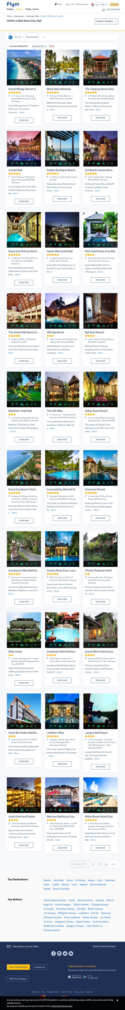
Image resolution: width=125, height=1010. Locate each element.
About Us (35, 992)
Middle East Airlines (54, 926)
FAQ (43, 992)
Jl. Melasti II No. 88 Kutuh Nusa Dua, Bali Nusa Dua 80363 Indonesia (24, 261)
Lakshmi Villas (55, 732)
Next (114, 864)
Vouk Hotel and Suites (21, 816)
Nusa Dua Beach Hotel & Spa (25, 489)
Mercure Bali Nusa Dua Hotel (64, 816)
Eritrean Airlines (52, 930)
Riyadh (47, 888)
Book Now (24, 120)
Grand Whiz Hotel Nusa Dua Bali (104, 651)
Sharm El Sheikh (61, 888)
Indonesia (30, 16)
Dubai (46, 884)
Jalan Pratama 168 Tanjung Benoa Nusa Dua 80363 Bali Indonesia (23, 180)
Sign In (69, 4)
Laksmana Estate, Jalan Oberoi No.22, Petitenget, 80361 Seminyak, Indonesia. (62, 742)
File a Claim (79, 992)
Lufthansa (84, 913)
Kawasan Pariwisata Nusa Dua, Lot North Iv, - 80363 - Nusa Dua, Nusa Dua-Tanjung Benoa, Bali (24, 499)
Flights (10, 9)
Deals (59, 4)
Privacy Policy (53, 992)
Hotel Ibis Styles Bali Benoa (24, 732)
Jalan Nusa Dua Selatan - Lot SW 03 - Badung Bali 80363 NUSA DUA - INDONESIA (63, 826)
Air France (105, 917)
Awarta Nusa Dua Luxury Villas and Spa (70, 570)
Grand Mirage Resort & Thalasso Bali (30, 89)
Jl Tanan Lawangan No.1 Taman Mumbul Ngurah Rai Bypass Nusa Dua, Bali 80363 (25, 661)
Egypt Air (48, 904)
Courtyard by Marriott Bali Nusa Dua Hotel (72, 489)
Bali (37, 16)
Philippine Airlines (67, 913)
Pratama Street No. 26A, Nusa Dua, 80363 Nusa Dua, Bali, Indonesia (100, 580)
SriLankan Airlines (65, 909)
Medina (65, 884)
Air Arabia (49, 909)
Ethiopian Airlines (53, 917)
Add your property (18, 978)
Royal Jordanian (72, 917)
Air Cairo (48, 921)
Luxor (74, 884)
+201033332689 (113, 9)
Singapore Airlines (64, 921)
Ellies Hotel (15, 651)
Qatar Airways (83, 921)
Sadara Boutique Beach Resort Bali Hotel (71, 170)
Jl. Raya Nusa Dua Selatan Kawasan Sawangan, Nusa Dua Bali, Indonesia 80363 (101, 826)
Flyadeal (100, 900)
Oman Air (106, 913)
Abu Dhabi (59, 880)
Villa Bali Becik (55, 332)
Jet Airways (49, 913)
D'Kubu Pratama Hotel (98, 570)
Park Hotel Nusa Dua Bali (100, 251)
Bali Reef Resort (94, 332)
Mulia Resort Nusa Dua (99, 816)
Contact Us (39, 967)
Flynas (71, 900)
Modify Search (104, 21)
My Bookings (81, 4)
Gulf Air (95, 913)
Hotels (19, 9)
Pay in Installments (18, 967)
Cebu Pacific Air (94, 926)
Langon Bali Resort (96, 732)
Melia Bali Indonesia (59, 89)
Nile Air (110, 900)
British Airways (95, 909)
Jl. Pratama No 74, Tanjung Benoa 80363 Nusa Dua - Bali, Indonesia (23, 98)
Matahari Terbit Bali (20, 410)
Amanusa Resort (95, 489)
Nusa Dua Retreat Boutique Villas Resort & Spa (36, 251)
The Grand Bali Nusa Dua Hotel (27, 332)
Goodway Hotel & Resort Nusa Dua (68, 651)
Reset (51, 46)
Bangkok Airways (75, 926)
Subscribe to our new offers (26, 946)
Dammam (110, 880)
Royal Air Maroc (101, 921)
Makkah (84, 884)
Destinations (19, 16)
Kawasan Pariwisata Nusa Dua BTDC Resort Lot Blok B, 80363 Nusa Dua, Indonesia (24, 580)
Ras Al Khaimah (98, 884)
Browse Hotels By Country (104, 946)
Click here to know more (61, 1006)
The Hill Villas (55, 410)
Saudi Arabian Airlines (55, 900)
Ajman (69, 880)
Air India (81, 909)
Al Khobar (80, 880)
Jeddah (55, 884)
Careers (89, 992)
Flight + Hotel (32, 9)
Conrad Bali (15, 170)
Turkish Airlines (81, 904)
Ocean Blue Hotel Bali (60, 251)
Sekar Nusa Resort (96, 410)
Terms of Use (66, 992)
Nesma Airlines (85, 900)
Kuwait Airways (63, 904)
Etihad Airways (90, 917)
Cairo (100, 880)
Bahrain (47, 880)
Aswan (91, 880)
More (21, 112)
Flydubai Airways (100, 904)
